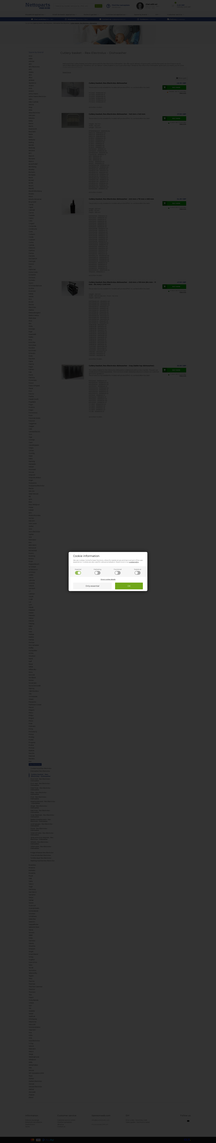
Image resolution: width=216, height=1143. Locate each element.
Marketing (97, 569)
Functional (118, 569)
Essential (78, 569)
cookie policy (134, 562)
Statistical (137, 569)
